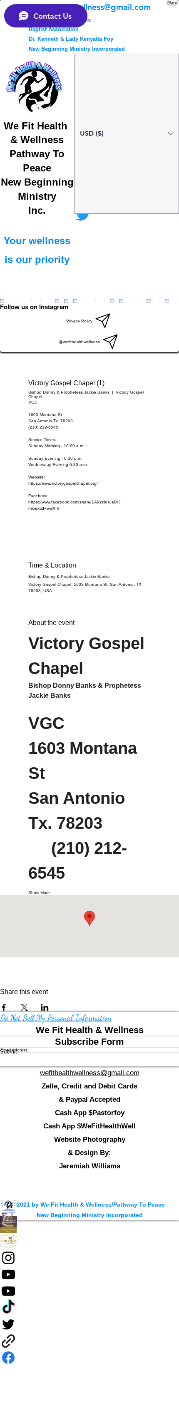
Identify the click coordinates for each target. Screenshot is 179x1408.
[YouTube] (89, 1274)
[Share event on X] (24, 1007)
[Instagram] (89, 1257)
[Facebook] (89, 1224)
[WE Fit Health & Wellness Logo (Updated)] (89, 1208)
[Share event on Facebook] (4, 1007)
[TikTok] (89, 1307)
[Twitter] (89, 1324)
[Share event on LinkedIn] (45, 1007)
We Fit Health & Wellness (90, 1030)
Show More (39, 892)
